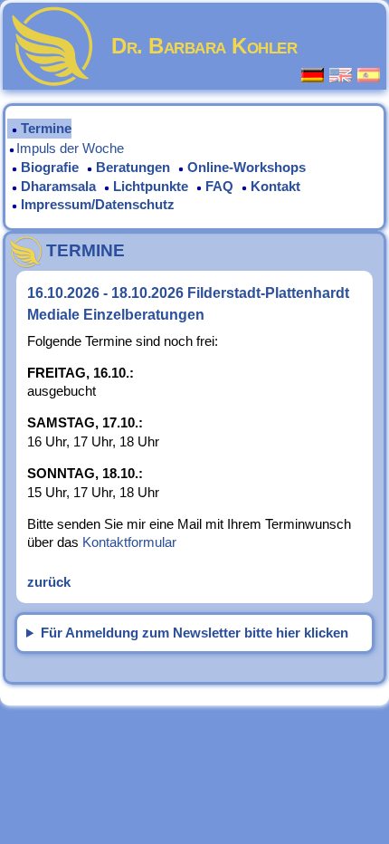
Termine (46, 128)
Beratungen (133, 167)
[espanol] (369, 75)
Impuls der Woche (70, 148)
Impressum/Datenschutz (98, 204)
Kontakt (275, 186)
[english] (341, 75)
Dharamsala (58, 186)
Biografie (50, 167)
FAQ (219, 186)
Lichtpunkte (150, 186)
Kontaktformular (129, 542)
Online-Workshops (246, 167)
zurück (49, 582)
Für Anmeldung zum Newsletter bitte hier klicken (194, 633)
